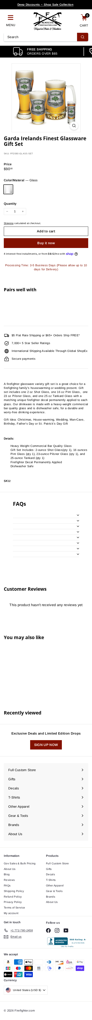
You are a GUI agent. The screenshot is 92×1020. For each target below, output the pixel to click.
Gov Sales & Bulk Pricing (20, 863)
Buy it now (46, 243)
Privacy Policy (13, 902)
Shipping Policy (14, 891)
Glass (8, 189)
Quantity (10, 203)
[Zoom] (74, 126)
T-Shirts (51, 880)
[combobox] (46, 37)
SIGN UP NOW (46, 745)
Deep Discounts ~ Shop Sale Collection (45, 4)
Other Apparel (55, 885)
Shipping (9, 223)
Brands (50, 896)
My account (11, 913)
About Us (10, 869)
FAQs (7, 885)
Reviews (9, 880)
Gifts (49, 869)
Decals (50, 874)
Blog (7, 874)
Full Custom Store (57, 863)
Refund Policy (13, 896)
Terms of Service (14, 907)
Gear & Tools (54, 891)
